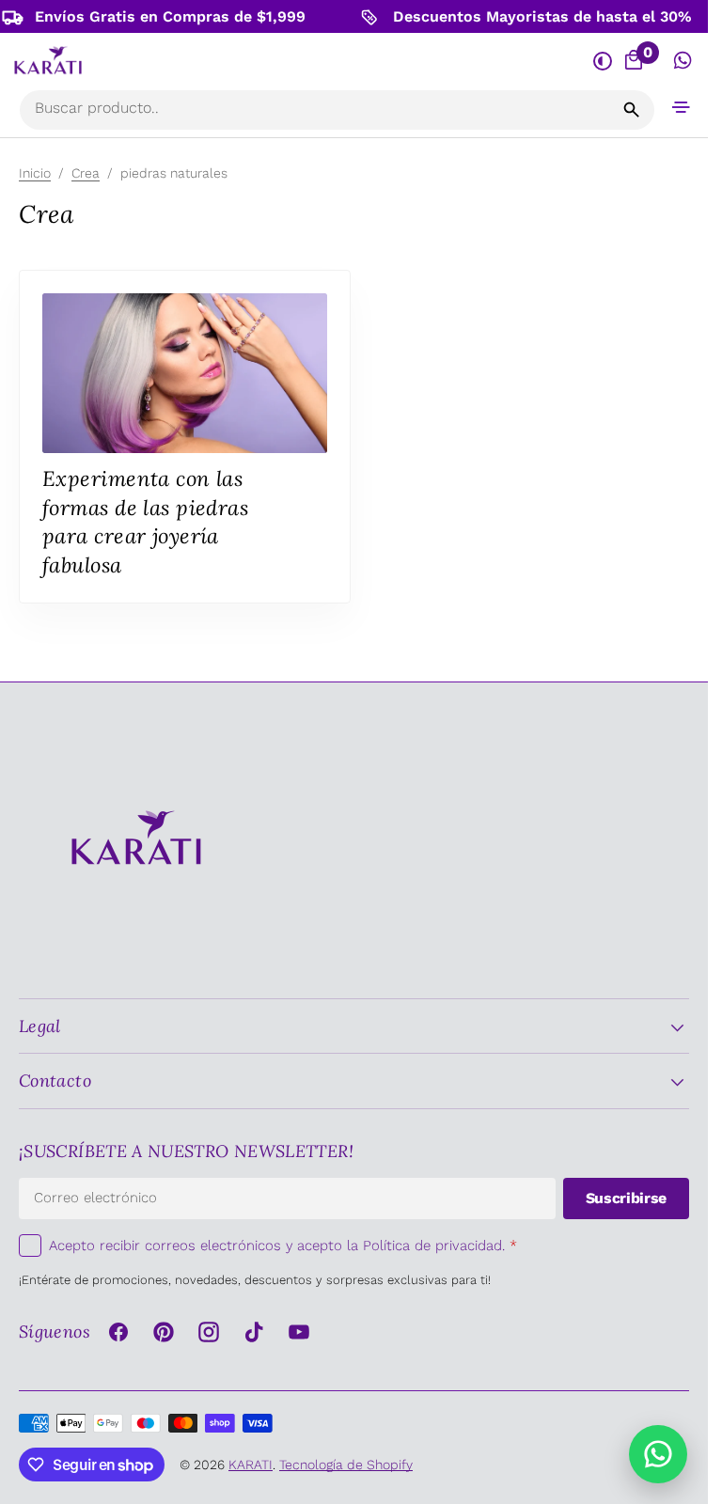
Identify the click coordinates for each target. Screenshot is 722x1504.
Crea (85, 172)
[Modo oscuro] (602, 60)
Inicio (35, 172)
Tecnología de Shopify (346, 1464)
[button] (682, 106)
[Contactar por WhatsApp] (658, 1454)
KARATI (250, 1464)
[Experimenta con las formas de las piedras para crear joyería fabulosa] (185, 437)
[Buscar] (632, 110)
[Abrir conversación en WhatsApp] (683, 60)
